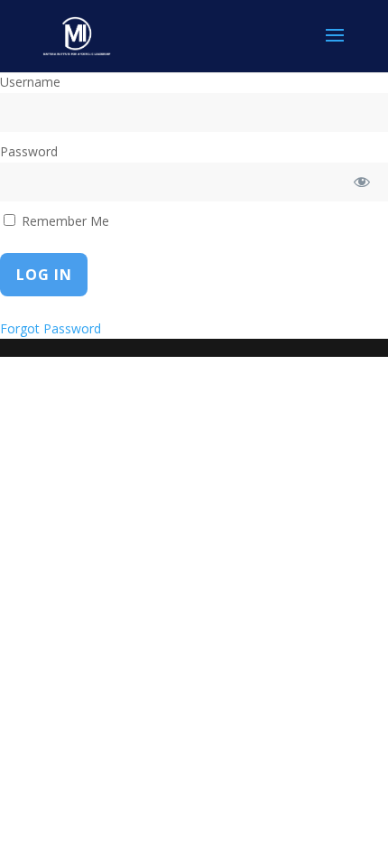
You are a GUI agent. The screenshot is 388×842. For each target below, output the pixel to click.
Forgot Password (50, 328)
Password (29, 151)
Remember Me (63, 220)
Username (30, 81)
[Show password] (362, 182)
